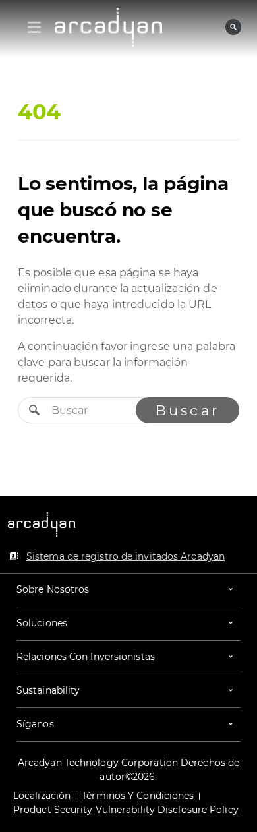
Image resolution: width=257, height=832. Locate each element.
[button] (128, 590)
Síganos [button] (35, 724)
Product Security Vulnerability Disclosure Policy (126, 810)
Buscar (187, 410)
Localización (42, 796)
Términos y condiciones (138, 796)
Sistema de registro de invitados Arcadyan (125, 556)
